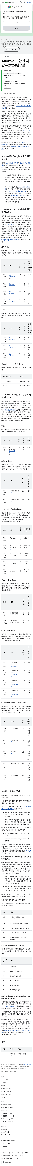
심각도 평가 (26, 130)
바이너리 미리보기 (6, 1088)
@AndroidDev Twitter (7, 1107)
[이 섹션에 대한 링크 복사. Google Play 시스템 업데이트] (25, 364)
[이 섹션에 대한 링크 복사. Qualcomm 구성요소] (19, 631)
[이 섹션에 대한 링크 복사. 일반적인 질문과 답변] (21, 792)
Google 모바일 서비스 (17, 195)
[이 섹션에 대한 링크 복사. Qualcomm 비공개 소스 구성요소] (27, 703)
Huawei (12, 1030)
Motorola (21, 1030)
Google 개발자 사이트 (9, 1006)
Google (6, 1030)
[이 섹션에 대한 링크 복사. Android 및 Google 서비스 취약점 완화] (9, 159)
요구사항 (3, 1083)
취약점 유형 (8, 225)
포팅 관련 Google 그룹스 (7, 1122)
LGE (16, 1030)
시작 (16, 28)
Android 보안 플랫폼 (12, 163)
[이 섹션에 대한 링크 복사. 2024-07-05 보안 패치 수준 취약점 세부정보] (13, 398)
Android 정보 (5, 1153)
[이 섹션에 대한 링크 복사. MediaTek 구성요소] (17, 580)
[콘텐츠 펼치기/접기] (12, 71)
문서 (8, 56)
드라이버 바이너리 (6, 1094)
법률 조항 (19, 1153)
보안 (12, 56)
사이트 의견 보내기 (18, 1155)
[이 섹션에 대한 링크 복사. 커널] (6, 426)
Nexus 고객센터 (5, 1135)
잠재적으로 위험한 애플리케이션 (17, 191)
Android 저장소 (5, 1080)
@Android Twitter (6, 1104)
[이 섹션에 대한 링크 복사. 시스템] (8, 310)
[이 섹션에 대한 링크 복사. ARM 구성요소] (13, 461)
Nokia (27, 1030)
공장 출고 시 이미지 (6, 1091)
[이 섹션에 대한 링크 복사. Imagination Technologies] (24, 509)
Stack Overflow (5, 1143)
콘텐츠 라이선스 (27, 1064)
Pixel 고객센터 (5, 1132)
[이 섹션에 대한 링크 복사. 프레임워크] (11, 247)
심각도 (14, 225)
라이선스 (25, 1153)
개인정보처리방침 (7, 1155)
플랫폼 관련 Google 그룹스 (8, 1116)
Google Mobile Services (8, 1140)
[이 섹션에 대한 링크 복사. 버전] (7, 1042)
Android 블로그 (5, 1110)
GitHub (3, 1097)
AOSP (2, 56)
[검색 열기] (21, 2)
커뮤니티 (12, 1153)
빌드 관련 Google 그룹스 (7, 1119)
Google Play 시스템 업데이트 (10, 240)
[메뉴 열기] (3, 2)
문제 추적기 (4, 1146)
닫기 (16, 23)
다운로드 (3, 1085)
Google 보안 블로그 (6, 1113)
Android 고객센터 (6, 1129)
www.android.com (6, 1138)
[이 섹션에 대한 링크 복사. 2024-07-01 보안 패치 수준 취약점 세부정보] (13, 212)
